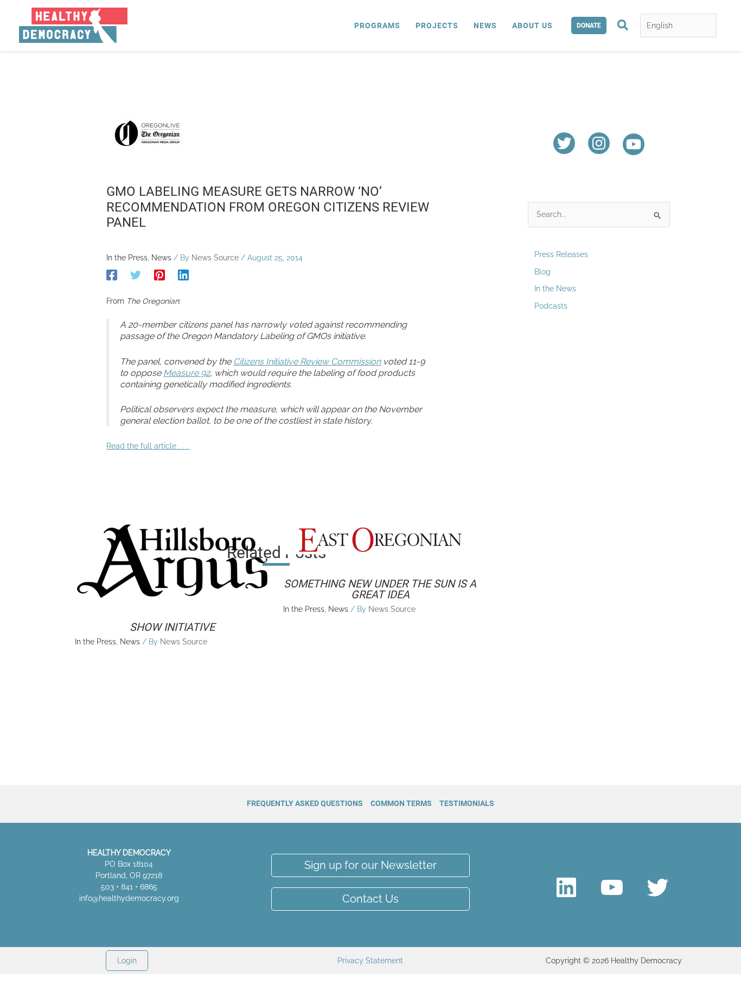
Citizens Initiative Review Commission (307, 361)
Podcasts (550, 306)
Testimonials (466, 803)
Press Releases (561, 254)
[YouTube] (633, 144)
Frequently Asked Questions (305, 803)
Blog (542, 271)
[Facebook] (111, 275)
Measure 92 (186, 373)
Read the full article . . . (148, 446)
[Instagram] (599, 143)
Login (127, 960)
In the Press (127, 257)
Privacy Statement (370, 960)
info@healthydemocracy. (123, 898)
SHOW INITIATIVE (172, 627)
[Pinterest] (159, 275)
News (161, 257)
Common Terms (401, 803)
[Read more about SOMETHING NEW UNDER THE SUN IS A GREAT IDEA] (380, 538)
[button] (588, 25)
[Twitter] (135, 275)
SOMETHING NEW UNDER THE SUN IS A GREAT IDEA (380, 589)
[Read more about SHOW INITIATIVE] (172, 560)
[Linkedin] (183, 275)
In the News (555, 288)
